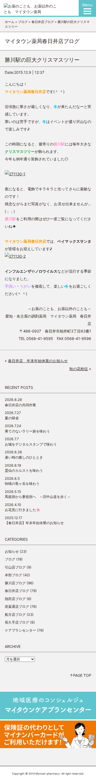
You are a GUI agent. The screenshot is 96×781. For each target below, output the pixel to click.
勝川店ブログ (15, 583)
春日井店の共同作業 (20, 405)
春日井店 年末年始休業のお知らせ (38, 360)
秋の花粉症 (78, 368)
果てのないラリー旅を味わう (27, 431)
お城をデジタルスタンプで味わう (31, 444)
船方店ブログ (15, 614)
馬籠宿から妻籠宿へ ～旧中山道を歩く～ (38, 496)
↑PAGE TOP (80, 675)
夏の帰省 (12, 418)
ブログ (10, 559)
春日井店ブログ (17, 591)
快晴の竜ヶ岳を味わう (22, 483)
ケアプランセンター (20, 630)
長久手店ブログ (17, 622)
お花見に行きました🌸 (22, 510)
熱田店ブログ (15, 599)
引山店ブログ (15, 567)
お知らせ (12, 551)
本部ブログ (13, 575)
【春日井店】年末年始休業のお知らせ (34, 523)
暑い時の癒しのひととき (24, 457)
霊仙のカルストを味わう (24, 470)
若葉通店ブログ (17, 606)
